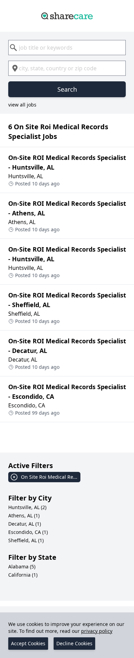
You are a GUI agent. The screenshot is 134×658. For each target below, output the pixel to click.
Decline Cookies (74, 643)
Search (67, 89)
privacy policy (96, 631)
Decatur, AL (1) (24, 523)
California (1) (22, 574)
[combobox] (67, 47)
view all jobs (22, 104)
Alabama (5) (21, 566)
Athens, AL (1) (24, 515)
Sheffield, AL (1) (26, 540)
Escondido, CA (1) (28, 532)
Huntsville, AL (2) (27, 507)
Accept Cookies (28, 643)
